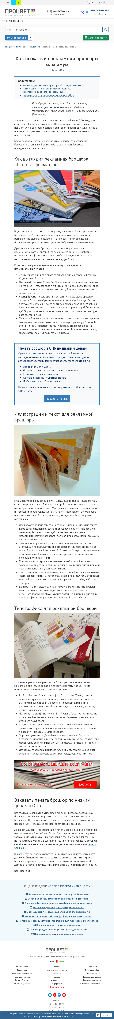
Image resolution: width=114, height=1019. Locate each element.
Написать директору (57, 1010)
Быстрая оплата (57, 987)
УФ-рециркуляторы (22, 983)
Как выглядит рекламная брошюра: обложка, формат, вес (52, 85)
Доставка (57, 973)
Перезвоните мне (99, 10)
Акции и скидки (57, 980)
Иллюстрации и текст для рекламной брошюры (47, 88)
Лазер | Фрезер (21, 980)
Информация (57, 983)
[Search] (105, 29)
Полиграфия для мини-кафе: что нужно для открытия (58, 929)
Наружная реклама (22, 977)
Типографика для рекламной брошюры (43, 91)
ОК (97, 1015)
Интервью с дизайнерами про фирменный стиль (58, 907)
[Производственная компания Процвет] (20, 12)
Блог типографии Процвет (69, 886)
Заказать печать (57, 398)
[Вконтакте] (59, 995)
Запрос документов (57, 1007)
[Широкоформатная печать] (13, 2)
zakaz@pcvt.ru (99, 14)
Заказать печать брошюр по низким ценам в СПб (48, 94)
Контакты (57, 1000)
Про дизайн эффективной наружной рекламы (58, 933)
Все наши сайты (57, 1004)
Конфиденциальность (92, 980)
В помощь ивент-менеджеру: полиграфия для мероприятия (58, 911)
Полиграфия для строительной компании (58, 925)
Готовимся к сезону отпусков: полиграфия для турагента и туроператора (58, 920)
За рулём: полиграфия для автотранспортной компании (58, 894)
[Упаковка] (18, 2)
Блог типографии (92, 970)
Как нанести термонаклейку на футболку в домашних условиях (58, 916)
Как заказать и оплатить (57, 970)
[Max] (82, 12)
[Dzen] (54, 995)
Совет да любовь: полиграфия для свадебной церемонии (58, 898)
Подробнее (106, 1015)
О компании (92, 973)
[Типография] (8, 2)
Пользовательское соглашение (92, 983)
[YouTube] (64, 995)
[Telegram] (86, 12)
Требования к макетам (92, 977)
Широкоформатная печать (22, 973)
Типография (22, 970)
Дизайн (57, 977)
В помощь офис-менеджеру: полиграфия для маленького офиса (58, 902)
